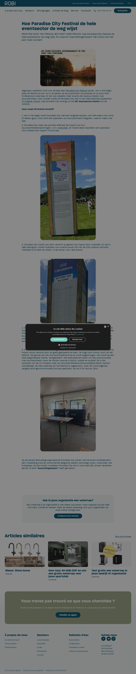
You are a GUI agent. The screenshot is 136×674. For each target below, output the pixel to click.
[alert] (68, 337)
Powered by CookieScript (68, 348)
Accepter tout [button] (59, 339)
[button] (68, 345)
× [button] (108, 326)
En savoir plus (79, 334)
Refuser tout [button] (77, 339)
